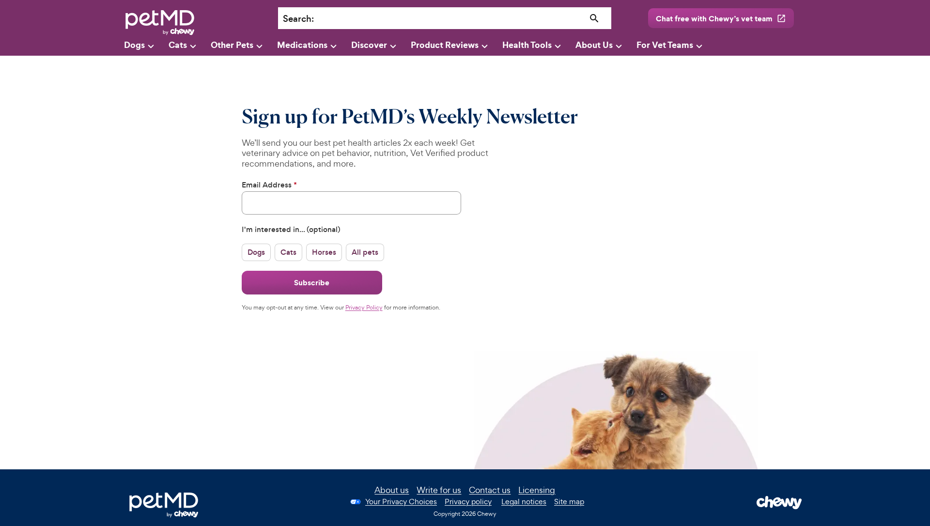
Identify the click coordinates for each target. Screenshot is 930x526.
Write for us (439, 490)
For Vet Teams (664, 45)
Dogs (134, 45)
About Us (594, 45)
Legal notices (523, 501)
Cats (178, 45)
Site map (569, 501)
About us (391, 490)
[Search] (594, 19)
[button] (256, 252)
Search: (298, 19)
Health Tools (527, 45)
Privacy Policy (364, 307)
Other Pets (232, 45)
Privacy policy (468, 501)
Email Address (269, 184)
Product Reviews (445, 45)
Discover (369, 45)
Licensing (536, 490)
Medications (302, 45)
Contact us (490, 490)
